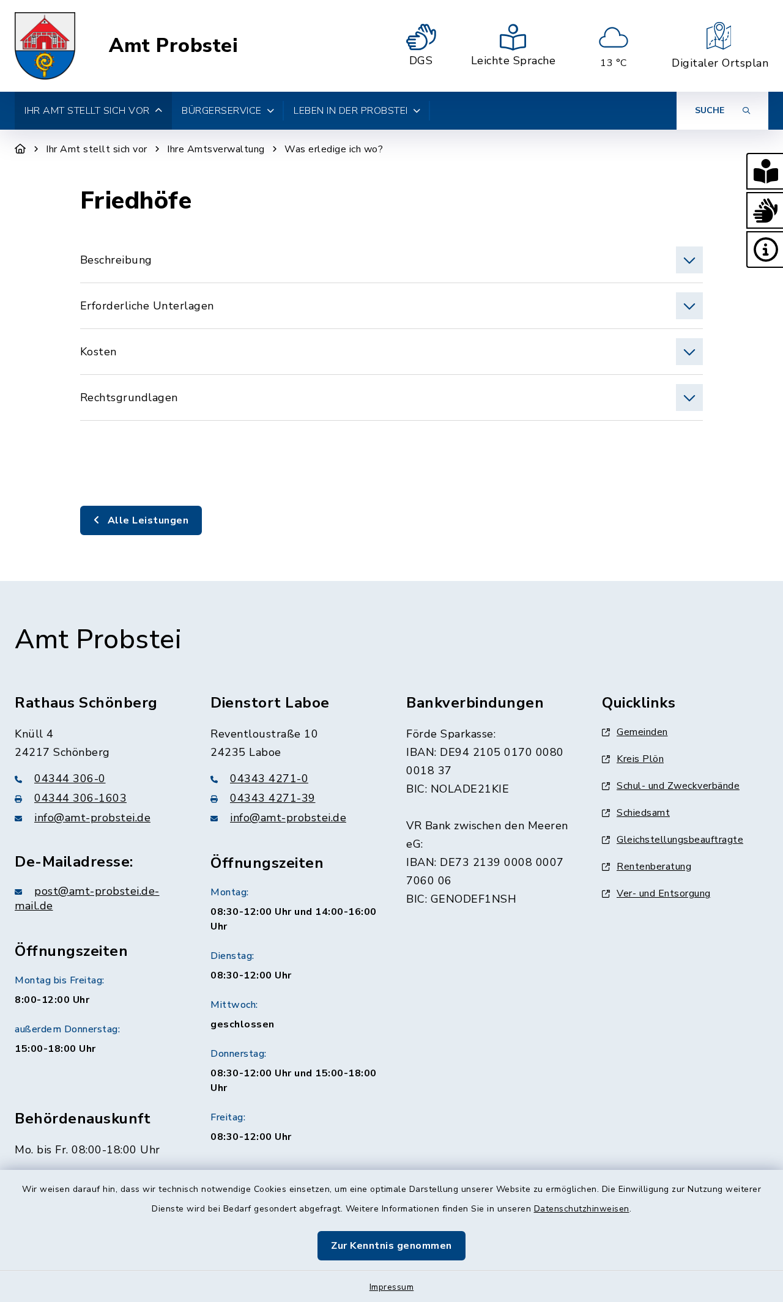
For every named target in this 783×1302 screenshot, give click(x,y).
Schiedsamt (643, 812)
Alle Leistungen (146, 520)
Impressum (391, 1287)
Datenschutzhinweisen (581, 1209)
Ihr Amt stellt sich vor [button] (87, 110)
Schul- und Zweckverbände (678, 786)
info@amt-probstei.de (92, 817)
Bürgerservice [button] (222, 110)
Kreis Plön (640, 759)
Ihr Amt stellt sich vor (96, 149)
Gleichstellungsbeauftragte (680, 839)
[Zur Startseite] (20, 149)
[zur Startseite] (45, 46)
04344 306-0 (70, 778)
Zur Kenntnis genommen (391, 1245)
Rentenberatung (654, 866)
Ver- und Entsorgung (664, 893)
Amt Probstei (173, 45)
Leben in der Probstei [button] (351, 110)
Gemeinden (642, 732)
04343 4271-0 (269, 778)
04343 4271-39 (273, 798)
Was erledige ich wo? (333, 149)
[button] (764, 171)
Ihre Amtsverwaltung (216, 149)
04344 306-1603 (80, 798)
